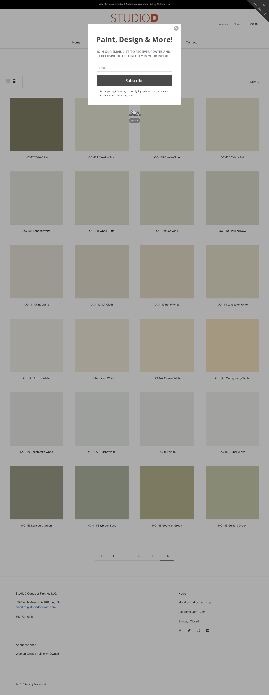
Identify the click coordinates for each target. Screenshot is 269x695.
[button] (176, 28)
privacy (134, 120)
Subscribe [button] (134, 80)
